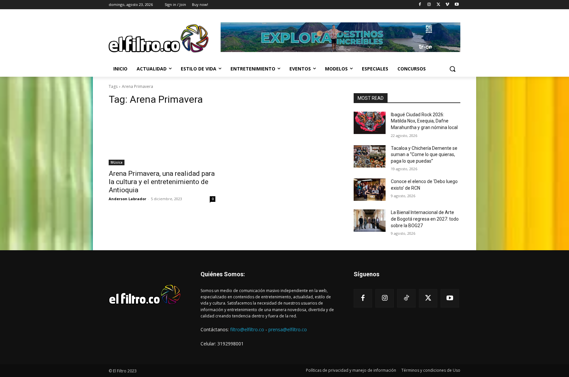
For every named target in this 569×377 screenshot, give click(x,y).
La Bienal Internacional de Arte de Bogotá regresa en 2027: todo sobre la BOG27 (425, 219)
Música (116, 162)
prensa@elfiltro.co (287, 329)
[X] (438, 5)
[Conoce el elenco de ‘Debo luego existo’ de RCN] (370, 189)
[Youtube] (456, 5)
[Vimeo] (447, 5)
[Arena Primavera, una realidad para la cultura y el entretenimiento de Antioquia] (162, 138)
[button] (452, 69)
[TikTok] (406, 298)
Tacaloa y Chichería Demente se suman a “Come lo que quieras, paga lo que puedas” (424, 155)
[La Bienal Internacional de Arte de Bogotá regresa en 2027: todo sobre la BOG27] (370, 220)
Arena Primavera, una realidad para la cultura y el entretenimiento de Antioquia (162, 182)
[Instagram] (429, 5)
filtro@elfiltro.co (247, 329)
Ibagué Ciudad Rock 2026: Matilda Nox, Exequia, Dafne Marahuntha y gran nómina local (424, 121)
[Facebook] (420, 5)
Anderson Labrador (127, 198)
